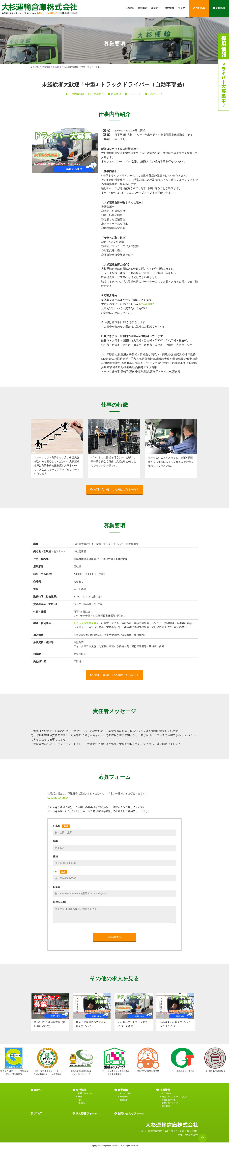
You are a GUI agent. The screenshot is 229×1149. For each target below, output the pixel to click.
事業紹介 (156, 8)
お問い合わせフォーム (131, 1113)
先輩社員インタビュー (172, 1103)
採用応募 (200, 8)
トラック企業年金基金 (86, 623)
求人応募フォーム (86, 1113)
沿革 (80, 1100)
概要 (80, 1096)
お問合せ (220, 8)
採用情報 (169, 8)
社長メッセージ (85, 1093)
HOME (130, 8)
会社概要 (142, 8)
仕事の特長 (97, 94)
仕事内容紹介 (76, 94)
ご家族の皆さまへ (170, 1100)
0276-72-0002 (146, 304)
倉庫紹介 (124, 1100)
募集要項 (116, 94)
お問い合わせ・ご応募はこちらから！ (116, 489)
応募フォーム (155, 94)
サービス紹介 (126, 1093)
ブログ (181, 8)
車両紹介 (124, 1096)
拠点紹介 (82, 1103)
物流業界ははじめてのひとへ (175, 1096)
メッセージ (134, 94)
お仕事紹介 (167, 1093)
